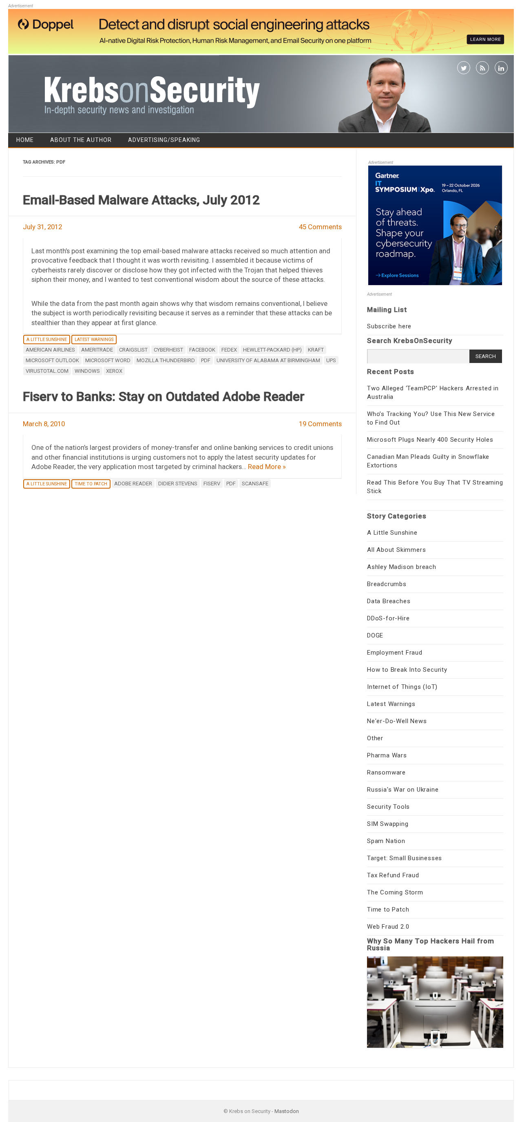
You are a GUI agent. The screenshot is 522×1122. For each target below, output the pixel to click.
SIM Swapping (388, 824)
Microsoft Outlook (52, 360)
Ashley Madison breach (401, 567)
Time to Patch (91, 484)
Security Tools (388, 806)
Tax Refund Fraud (393, 875)
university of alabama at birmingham (268, 360)
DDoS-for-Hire (388, 618)
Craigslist (133, 350)
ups (331, 360)
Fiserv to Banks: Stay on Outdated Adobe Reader (164, 396)
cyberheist (168, 350)
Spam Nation (386, 841)
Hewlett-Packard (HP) (272, 350)
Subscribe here (389, 326)
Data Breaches (388, 601)
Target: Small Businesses (404, 858)
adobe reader (133, 483)
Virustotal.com (47, 371)
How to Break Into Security (407, 669)
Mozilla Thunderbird (166, 360)
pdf (205, 360)
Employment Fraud (394, 652)
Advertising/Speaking (164, 140)
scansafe (255, 483)
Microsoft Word (107, 360)
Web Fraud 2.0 (388, 926)
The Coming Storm (395, 892)
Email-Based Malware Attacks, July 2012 (141, 200)
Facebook (202, 350)
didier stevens (177, 483)
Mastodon (286, 1111)
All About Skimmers (396, 549)
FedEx (229, 350)
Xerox (114, 371)
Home (25, 140)
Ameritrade (97, 350)
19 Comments (320, 424)
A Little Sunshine (47, 339)
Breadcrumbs (387, 584)
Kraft (316, 350)
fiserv (211, 483)
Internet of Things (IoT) (402, 686)
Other (375, 738)
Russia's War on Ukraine (402, 789)
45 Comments (320, 227)
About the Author (81, 140)
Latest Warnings (94, 339)
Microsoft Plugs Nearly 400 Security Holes (430, 439)
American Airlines (50, 350)
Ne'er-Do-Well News (397, 721)
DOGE (375, 635)
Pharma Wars (387, 755)
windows (87, 371)
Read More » (267, 467)
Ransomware (386, 772)
